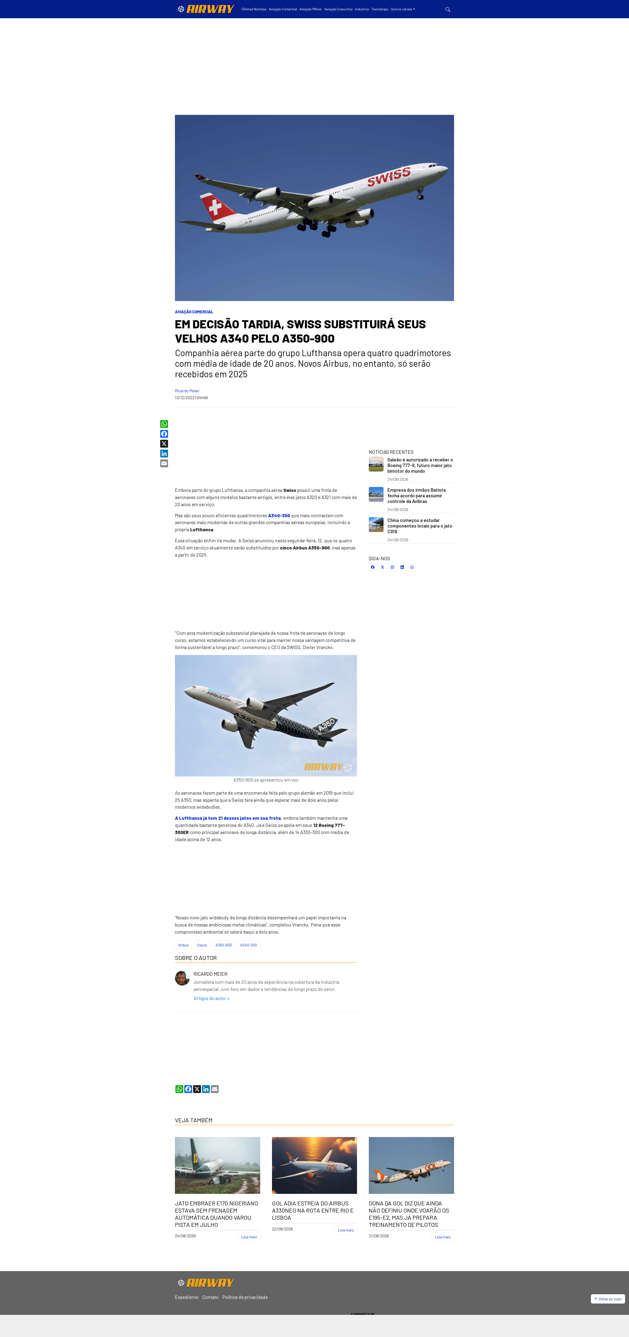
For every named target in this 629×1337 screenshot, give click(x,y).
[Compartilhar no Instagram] (392, 567)
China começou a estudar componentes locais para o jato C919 (419, 525)
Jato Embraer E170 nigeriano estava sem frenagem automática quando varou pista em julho (216, 1214)
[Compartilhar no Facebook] (373, 567)
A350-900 (223, 944)
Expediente (186, 1297)
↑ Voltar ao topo (608, 1298)
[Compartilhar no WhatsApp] (412, 567)
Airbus (183, 944)
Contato (210, 1297)
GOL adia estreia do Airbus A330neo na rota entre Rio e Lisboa (313, 1210)
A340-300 (248, 944)
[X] (164, 444)
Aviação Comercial (194, 311)
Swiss (202, 944)
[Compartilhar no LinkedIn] (402, 567)
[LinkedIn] (164, 453)
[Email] (164, 463)
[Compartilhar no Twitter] (382, 567)
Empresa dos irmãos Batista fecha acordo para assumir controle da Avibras (416, 495)
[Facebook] (164, 434)
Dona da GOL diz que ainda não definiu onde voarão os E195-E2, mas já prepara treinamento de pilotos (409, 1214)
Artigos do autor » (211, 998)
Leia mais (249, 1236)
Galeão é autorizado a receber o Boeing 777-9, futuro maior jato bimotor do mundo (420, 465)
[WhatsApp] (164, 424)
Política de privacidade (245, 1297)
